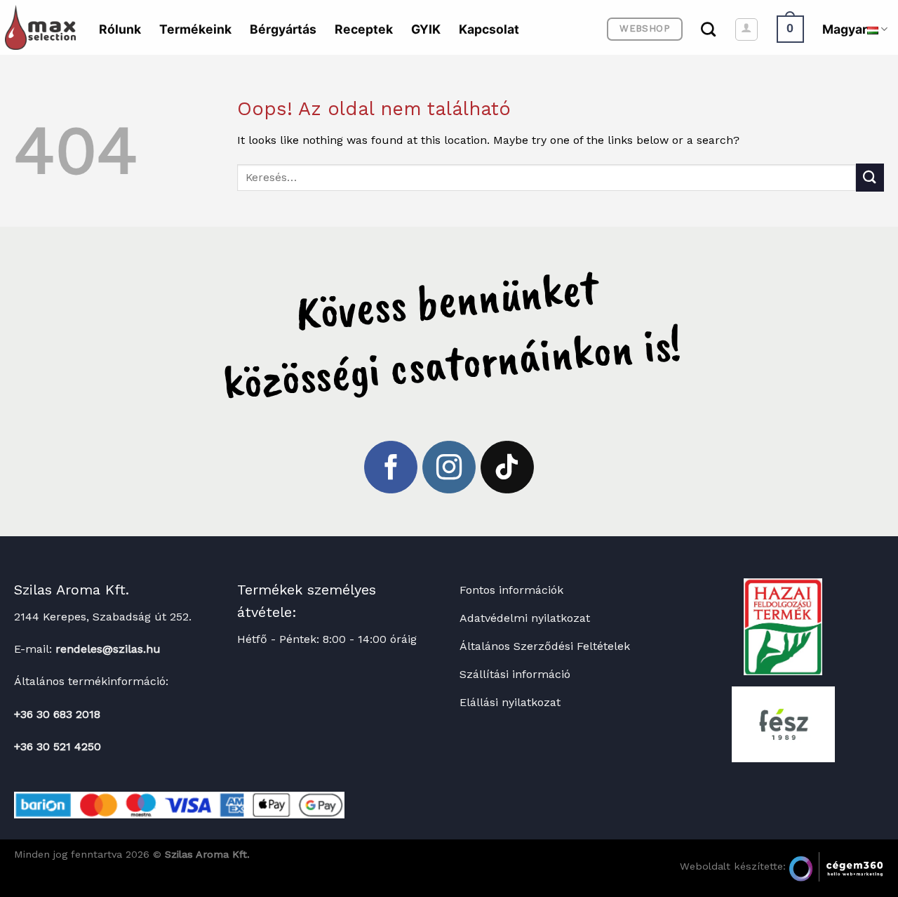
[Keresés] (708, 29)
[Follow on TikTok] (507, 467)
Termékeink (195, 29)
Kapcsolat (489, 29)
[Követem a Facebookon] (390, 467)
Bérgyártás (283, 29)
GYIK (426, 29)
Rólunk (120, 29)
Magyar (844, 29)
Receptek (364, 29)
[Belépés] (746, 29)
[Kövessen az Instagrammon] (449, 467)
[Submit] (870, 177)
